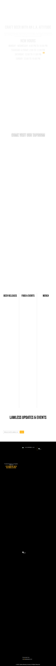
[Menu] (43, 53)
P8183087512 (25, 657)
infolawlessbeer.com (27, 659)
